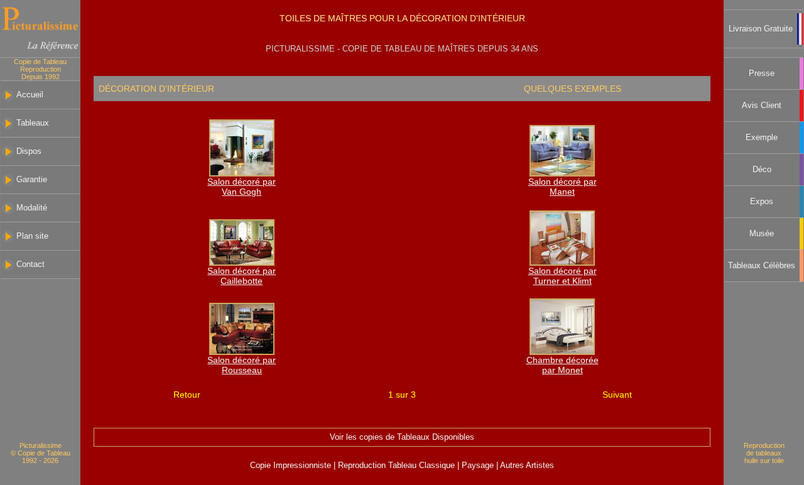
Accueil (29, 94)
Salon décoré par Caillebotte (241, 276)
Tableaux (32, 123)
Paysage (479, 465)
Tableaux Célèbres (761, 265)
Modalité (31, 208)
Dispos (28, 151)
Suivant (617, 395)
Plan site (32, 236)
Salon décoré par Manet (562, 187)
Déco (761, 169)
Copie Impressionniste (292, 465)
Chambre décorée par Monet (562, 365)
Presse (761, 73)
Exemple (762, 137)
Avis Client (761, 105)
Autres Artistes (526, 465)
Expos (761, 201)
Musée (761, 233)
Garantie (31, 179)
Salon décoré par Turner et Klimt (562, 276)
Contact (30, 264)
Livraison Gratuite (761, 29)
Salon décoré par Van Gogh (241, 187)
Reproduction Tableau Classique (396, 465)
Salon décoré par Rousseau (241, 365)
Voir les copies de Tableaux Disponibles (402, 437)
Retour (186, 395)
